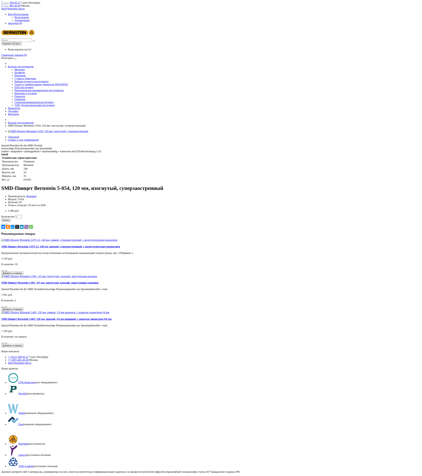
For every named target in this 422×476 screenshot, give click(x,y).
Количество (8, 216)
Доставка (13, 111)
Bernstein (31, 196)
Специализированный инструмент (34, 102)
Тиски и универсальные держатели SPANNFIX (41, 84)
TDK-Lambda (25, 466)
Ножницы (20, 75)
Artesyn (22, 455)
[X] (17, 227)
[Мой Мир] (13, 227)
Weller (21, 413)
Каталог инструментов (21, 66)
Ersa (20, 424)
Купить (6, 220)
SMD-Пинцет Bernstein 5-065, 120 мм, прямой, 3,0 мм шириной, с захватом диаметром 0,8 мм (56, 319)
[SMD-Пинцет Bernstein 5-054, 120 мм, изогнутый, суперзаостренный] (48, 131)
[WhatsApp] (31, 227)
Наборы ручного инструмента (31, 81)
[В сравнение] (6, 224)
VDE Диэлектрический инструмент (35, 105)
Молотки (20, 69)
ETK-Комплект (27, 382)
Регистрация (22, 17)
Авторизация (22, 20)
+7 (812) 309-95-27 (18, 357)
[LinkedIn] (22, 227)
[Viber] (26, 227)
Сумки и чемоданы (25, 78)
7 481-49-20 (10, 5)
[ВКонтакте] (3, 227)
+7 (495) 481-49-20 (18, 360)
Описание (13, 136)
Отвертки (20, 99)
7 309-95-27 (10, 2)
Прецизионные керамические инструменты (39, 90)
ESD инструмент (24, 87)
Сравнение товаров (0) (14, 55)
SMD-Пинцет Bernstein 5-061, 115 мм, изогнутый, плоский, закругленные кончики (49, 282)
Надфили (20, 72)
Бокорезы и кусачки (26, 93)
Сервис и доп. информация (23, 139)
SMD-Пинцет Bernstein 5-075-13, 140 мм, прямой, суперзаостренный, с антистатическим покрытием (60, 246)
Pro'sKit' (22, 393)
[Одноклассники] (8, 227)
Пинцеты (20, 96)
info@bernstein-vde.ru (13, 8)
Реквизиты (14, 108)
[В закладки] (2, 224)
